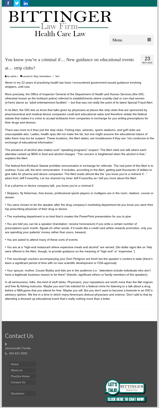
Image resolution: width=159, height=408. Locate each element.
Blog (36, 76)
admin (13, 76)
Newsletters (45, 76)
